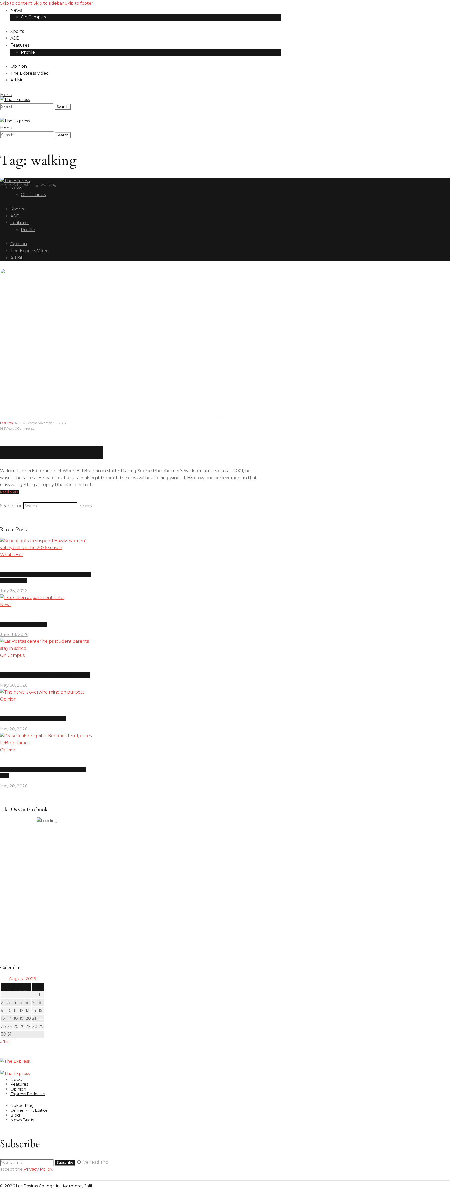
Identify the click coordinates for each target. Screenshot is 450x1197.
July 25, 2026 (13, 590)
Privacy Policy (38, 1169)
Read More (9, 492)
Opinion (8, 699)
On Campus (12, 655)
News (5, 604)
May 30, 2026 (13, 685)
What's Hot (11, 554)
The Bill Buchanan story (51, 452)
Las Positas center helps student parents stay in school (45, 675)
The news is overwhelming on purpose (33, 718)
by (25, 423)
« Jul (5, 1042)
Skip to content (16, 3)
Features (6, 423)
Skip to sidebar (48, 3)
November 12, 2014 (52, 423)
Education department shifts (23, 624)
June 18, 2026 (14, 634)
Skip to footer (79, 3)
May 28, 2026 (13, 729)
